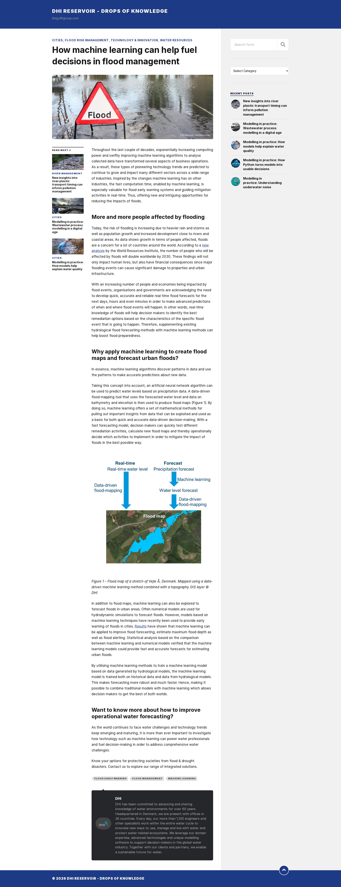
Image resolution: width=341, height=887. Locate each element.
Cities (57, 40)
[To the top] (284, 870)
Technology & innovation (134, 40)
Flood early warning (110, 778)
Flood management (147, 778)
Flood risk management (87, 40)
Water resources (176, 40)
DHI (118, 798)
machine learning (182, 778)
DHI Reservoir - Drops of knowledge (110, 11)
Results (141, 626)
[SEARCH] (283, 44)
